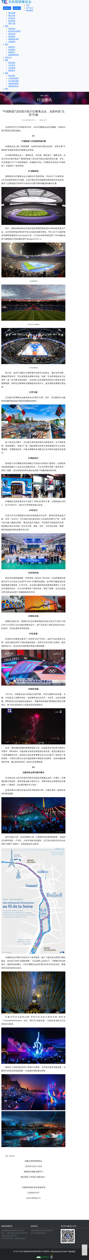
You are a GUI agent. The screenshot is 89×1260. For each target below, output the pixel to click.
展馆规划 (11, 36)
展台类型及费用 (14, 31)
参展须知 (11, 29)
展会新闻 (11, 62)
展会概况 (29, 10)
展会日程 (11, 15)
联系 (6, 89)
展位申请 (11, 34)
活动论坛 (8, 57)
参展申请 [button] (17, 8)
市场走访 (11, 18)
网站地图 (72, 1251)
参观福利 (11, 49)
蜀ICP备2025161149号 (59, 1251)
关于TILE (29, 8)
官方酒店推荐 (13, 81)
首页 (28, 5)
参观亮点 (11, 47)
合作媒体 (11, 68)
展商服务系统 (13, 39)
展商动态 (11, 70)
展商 (6, 26)
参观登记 (11, 52)
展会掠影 (11, 21)
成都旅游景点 (13, 86)
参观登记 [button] (7, 8)
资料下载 (11, 23)
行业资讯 (11, 65)
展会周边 (11, 76)
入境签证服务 (13, 78)
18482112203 (20, 1238)
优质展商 (11, 42)
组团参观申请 (13, 55)
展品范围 (11, 13)
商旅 (6, 73)
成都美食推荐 (13, 83)
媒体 (6, 60)
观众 (6, 44)
